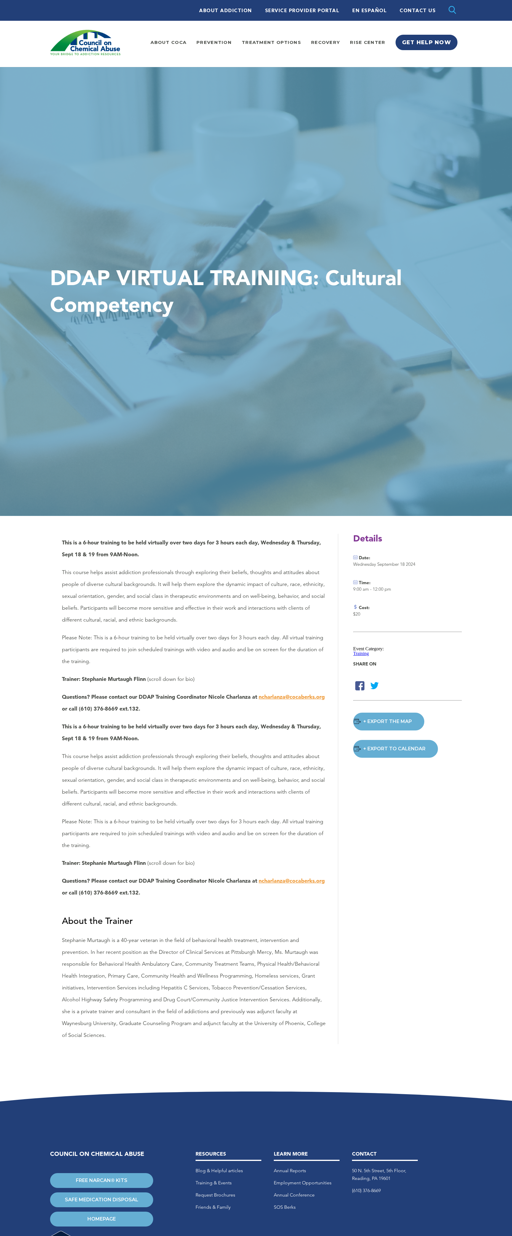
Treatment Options (271, 42)
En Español (369, 10)
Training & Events (214, 1183)
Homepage (101, 1219)
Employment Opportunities (303, 1183)
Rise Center (367, 42)
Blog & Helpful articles (219, 1170)
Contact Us (418, 10)
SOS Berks (285, 1207)
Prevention (214, 42)
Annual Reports (290, 1170)
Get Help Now (426, 42)
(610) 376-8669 (366, 1190)
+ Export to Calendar (394, 749)
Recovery (325, 42)
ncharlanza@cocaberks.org (292, 696)
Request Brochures (215, 1195)
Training (361, 653)
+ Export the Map (387, 721)
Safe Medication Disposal (101, 1199)
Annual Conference (294, 1195)
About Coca (168, 42)
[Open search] (452, 10)
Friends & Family (213, 1207)
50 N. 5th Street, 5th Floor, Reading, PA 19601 (379, 1174)
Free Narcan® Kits (101, 1180)
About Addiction (225, 10)
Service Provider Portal (302, 10)
